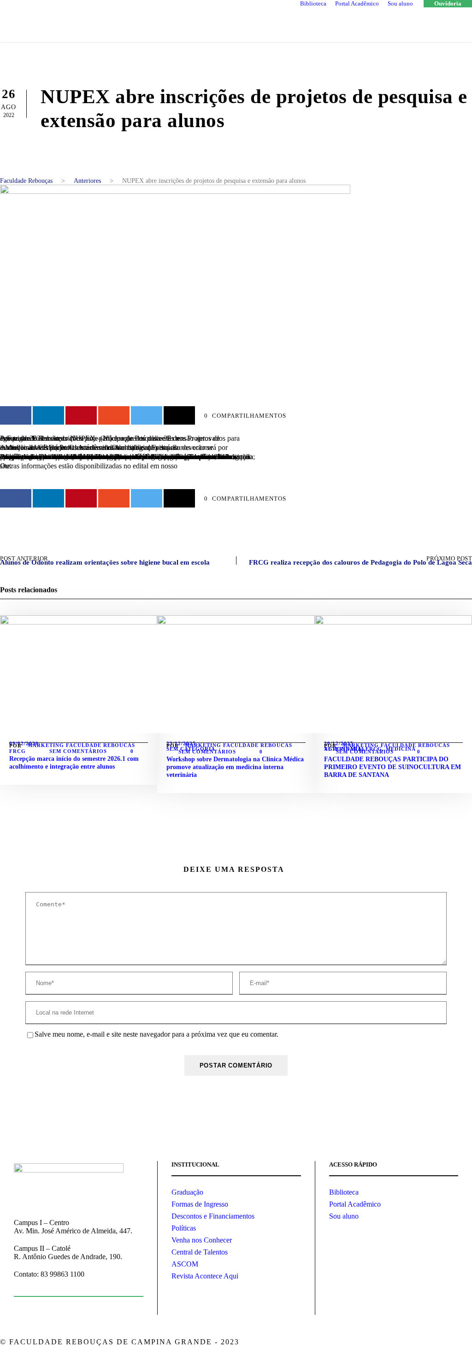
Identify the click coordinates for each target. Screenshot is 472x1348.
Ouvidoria (447, 3)
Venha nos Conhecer (201, 1240)
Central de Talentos (199, 1252)
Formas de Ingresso (199, 1204)
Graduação (187, 1192)
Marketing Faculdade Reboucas (81, 745)
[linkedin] (413, 1343)
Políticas (183, 1228)
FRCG (17, 751)
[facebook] (397, 1343)
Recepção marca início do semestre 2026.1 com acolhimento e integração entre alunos (74, 762)
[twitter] (429, 1343)
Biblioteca (313, 3)
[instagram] (445, 1343)
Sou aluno (400, 3)
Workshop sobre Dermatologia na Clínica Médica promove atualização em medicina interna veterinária (235, 767)
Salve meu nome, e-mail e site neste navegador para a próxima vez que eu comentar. (156, 1034)
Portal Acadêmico (357, 3)
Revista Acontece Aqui (204, 1276)
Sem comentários (78, 751)
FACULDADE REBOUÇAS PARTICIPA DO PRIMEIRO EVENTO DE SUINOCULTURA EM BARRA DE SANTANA (392, 767)
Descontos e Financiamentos (212, 1216)
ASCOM (184, 1264)
